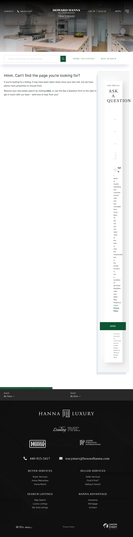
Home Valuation (84, 59)
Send (113, 326)
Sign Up (102, 11)
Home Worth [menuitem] (40, 484)
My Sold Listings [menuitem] (40, 507)
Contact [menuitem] (93, 507)
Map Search (109, 59)
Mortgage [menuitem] (93, 503)
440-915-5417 (26, 11)
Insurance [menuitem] (93, 500)
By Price (74, 396)
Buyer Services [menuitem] (40, 476)
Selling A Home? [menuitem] (93, 484)
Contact (8, 11)
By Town (8, 396)
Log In (91, 11)
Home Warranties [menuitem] (40, 480)
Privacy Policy (69, 527)
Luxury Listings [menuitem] (40, 503)
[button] (63, 59)
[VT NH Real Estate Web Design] (110, 526)
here (48, 90)
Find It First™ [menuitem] (93, 480)
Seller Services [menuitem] (93, 476)
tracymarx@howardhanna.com (87, 458)
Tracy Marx (66, 16)
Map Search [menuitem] (40, 500)
